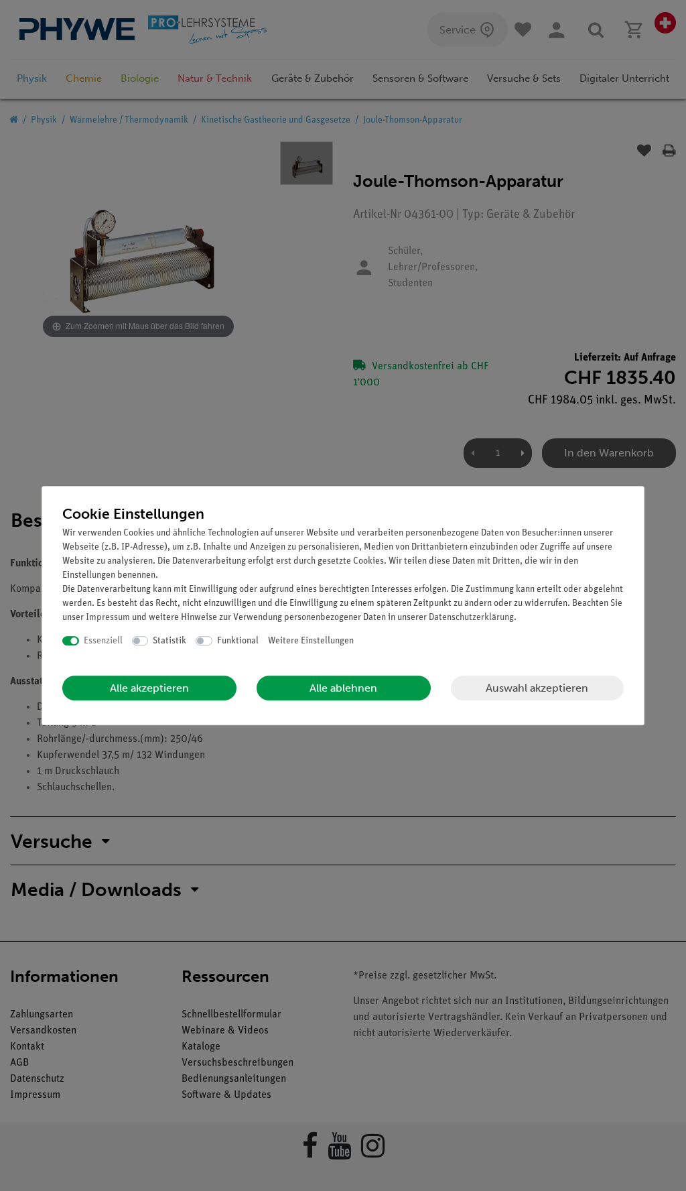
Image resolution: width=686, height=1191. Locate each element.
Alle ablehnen (343, 688)
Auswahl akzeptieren (537, 688)
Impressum (108, 618)
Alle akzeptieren (149, 688)
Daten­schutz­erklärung (471, 618)
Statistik (169, 641)
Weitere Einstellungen (311, 641)
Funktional (238, 641)
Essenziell (103, 641)
